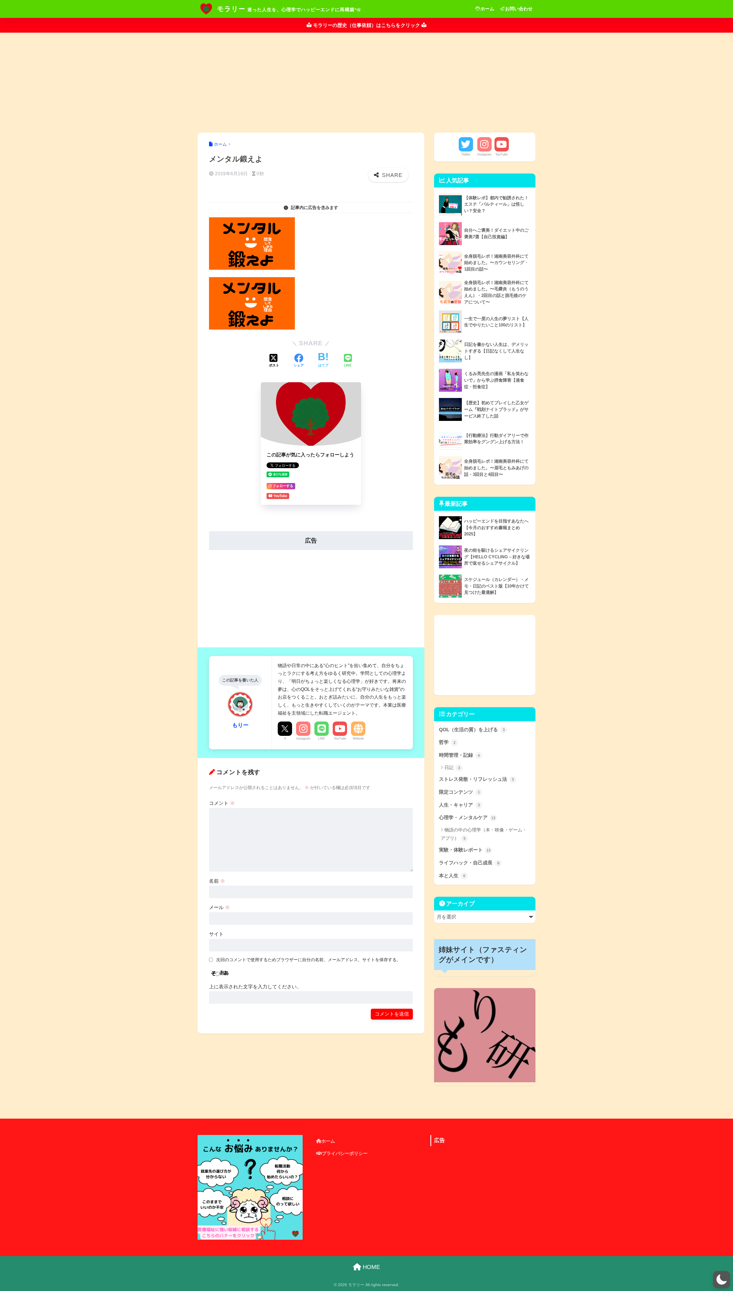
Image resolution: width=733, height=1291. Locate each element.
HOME (370, 1267)
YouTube (340, 738)
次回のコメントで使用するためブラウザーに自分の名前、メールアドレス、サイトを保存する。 (308, 959)
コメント (222, 803)
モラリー (231, 9)
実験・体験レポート (464, 850)
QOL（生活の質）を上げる (472, 729)
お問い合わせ (519, 8)
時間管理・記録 (459, 755)
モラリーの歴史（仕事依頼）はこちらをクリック (366, 25)
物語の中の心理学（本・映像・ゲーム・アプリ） (484, 834)
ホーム (487, 8)
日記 (452, 767)
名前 (217, 881)
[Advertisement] (366, 83)
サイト (216, 934)
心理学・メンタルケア (467, 817)
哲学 (447, 742)
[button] (721, 1279)
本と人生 (452, 875)
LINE (321, 738)
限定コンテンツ (459, 792)
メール (219, 907)
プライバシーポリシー (345, 1153)
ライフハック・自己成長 (469, 863)
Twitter (465, 154)
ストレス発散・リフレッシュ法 (476, 779)
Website (358, 738)
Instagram (303, 738)
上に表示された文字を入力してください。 (255, 987)
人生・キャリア (459, 805)
